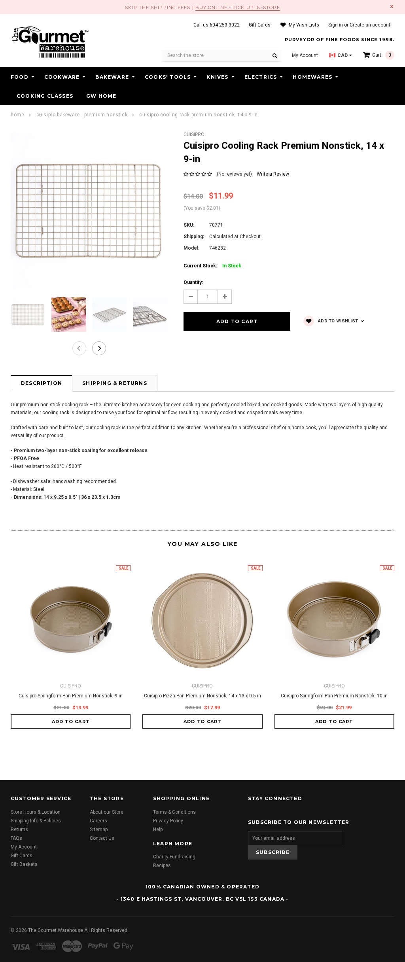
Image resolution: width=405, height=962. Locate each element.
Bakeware (112, 77)
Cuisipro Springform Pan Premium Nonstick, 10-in (334, 696)
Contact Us (102, 838)
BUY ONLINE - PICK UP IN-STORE (237, 7)
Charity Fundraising (174, 857)
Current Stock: (212, 266)
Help (158, 829)
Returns (19, 829)
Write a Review (273, 174)
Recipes (162, 865)
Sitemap (99, 829)
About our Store (106, 812)
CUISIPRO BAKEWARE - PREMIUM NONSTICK (82, 114)
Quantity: (193, 282)
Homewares (312, 77)
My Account (24, 847)
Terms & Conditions (174, 812)
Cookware (62, 77)
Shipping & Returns (114, 383)
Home (17, 114)
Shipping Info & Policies (36, 821)
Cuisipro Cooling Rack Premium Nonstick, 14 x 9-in (198, 114)
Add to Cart (71, 721)
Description (41, 383)
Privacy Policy (168, 821)
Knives (217, 77)
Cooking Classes (45, 96)
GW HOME (101, 96)
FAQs (16, 838)
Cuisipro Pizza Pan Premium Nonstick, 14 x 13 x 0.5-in (202, 696)
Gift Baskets (24, 864)
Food (19, 77)
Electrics (260, 77)
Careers (98, 821)
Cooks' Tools (168, 77)
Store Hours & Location (36, 812)
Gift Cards (21, 855)
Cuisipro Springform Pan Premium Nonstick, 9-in (71, 696)
